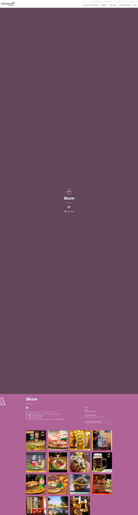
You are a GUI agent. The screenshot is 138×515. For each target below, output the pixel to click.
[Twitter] (130, 1)
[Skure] (36, 440)
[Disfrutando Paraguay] (8, 3)
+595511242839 (37, 417)
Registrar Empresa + (108, 1)
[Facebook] (132, 1)
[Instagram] (134, 1)
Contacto (126, 1)
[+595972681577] (136, 1)
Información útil (118, 1)
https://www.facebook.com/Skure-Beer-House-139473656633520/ (47, 419)
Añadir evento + (98, 1)
